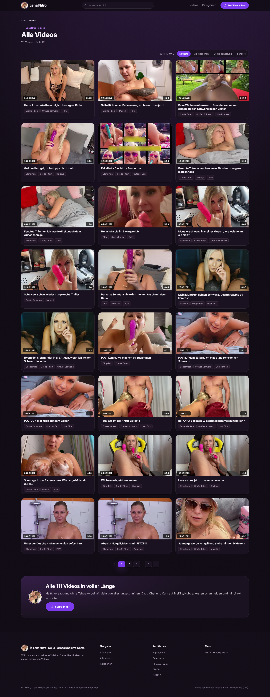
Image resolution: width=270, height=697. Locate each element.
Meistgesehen (201, 53)
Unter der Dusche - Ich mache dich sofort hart (53, 543)
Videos (194, 5)
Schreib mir (64, 607)
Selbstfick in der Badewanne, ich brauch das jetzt (132, 105)
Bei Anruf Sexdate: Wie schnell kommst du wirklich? (211, 420)
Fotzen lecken (110, 426)
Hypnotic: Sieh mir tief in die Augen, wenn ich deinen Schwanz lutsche (57, 359)
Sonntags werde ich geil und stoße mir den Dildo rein (211, 543)
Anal (105, 303)
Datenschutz (159, 658)
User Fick (212, 303)
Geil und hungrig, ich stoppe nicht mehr (49, 168)
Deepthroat (197, 303)
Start (23, 20)
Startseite (105, 652)
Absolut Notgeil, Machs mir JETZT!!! (124, 543)
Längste (241, 53)
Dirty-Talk (115, 303)
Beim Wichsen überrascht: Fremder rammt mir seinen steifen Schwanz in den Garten (208, 107)
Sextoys (60, 174)
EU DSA (156, 675)
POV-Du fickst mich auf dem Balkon (46, 420)
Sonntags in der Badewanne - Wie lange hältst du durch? (55, 482)
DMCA (156, 669)
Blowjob (184, 303)
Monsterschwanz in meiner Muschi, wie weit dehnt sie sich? (210, 233)
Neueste (183, 53)
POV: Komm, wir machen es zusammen (126, 357)
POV (65, 111)
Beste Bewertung (223, 53)
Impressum (158, 652)
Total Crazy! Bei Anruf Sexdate (120, 420)
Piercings (137, 549)
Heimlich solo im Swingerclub (120, 231)
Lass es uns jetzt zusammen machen (202, 480)
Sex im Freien (118, 237)
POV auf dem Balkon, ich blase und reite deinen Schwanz (208, 359)
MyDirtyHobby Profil (227, 652)
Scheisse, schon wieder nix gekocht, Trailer (51, 294)
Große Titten (32, 111)
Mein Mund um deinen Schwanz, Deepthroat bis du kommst (210, 296)
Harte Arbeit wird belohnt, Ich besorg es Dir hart (54, 105)
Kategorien (209, 5)
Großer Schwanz (50, 111)
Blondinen (31, 174)
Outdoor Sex (223, 114)
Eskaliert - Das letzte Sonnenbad (121, 168)
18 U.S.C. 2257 (160, 663)
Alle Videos (106, 658)
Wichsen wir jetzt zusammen (119, 480)
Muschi (122, 111)
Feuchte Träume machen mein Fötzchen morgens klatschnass (209, 170)
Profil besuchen (238, 6)
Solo (210, 177)
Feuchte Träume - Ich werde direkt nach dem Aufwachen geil (52, 233)
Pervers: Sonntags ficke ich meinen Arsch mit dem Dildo (133, 296)
